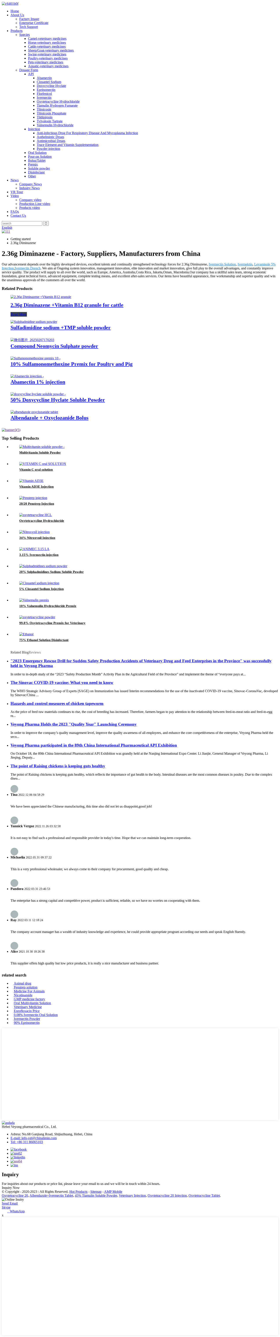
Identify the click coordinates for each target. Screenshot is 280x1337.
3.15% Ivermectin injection (38, 555)
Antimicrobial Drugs (51, 141)
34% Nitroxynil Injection (37, 537)
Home (14, 11)
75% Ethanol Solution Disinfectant (43, 640)
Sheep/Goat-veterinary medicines (51, 50)
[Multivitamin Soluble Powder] (42, 447)
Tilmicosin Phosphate (51, 113)
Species (24, 34)
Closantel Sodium (49, 82)
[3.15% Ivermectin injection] (34, 549)
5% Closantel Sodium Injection (41, 589)
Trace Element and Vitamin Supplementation (67, 145)
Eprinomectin (46, 90)
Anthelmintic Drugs (50, 137)
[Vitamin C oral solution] (42, 464)
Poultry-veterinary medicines (48, 58)
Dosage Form (28, 70)
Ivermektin (245, 264)
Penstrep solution (25, 987)
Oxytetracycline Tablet (204, 1195)
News (14, 180)
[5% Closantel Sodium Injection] (39, 583)
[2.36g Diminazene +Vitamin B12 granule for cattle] (40, 297)
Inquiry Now (11, 1188)
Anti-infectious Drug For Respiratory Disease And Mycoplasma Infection (87, 133)
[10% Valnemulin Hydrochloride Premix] (34, 600)
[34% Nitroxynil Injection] (34, 532)
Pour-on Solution (40, 156)
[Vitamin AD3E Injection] (31, 481)
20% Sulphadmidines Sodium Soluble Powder (51, 572)
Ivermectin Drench (27, 268)
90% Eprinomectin (27, 1023)
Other (32, 176)
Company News (30, 184)
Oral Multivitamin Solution (32, 1003)
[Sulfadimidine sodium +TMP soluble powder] (33, 322)
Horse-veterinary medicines (47, 42)
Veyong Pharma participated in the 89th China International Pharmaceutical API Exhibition (93, 745)
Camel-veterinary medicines (47, 38)
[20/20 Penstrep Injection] (33, 498)
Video (14, 196)
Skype (6, 1207)
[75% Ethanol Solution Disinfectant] (26, 634)
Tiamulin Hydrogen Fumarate (57, 105)
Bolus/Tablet (37, 160)
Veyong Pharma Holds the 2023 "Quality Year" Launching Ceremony (73, 724)
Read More (18, 314)
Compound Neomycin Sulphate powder (54, 346)
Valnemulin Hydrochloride (55, 125)
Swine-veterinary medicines (47, 54)
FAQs (14, 211)
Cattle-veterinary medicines (47, 46)
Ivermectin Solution (222, 264)
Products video (29, 208)
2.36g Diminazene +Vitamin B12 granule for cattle (66, 305)
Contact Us (18, 215)
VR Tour (16, 192)
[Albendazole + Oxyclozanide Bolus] (34, 412)
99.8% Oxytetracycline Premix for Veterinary (52, 623)
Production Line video (34, 204)
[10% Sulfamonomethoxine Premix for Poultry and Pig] (35, 358)
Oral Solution (37, 152)
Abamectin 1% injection (37, 382)
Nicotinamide (23, 995)
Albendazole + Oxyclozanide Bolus (49, 418)
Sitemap (96, 1191)
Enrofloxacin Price (27, 1011)
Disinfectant (36, 172)
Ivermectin (44, 97)
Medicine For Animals (29, 991)
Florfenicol (44, 93)
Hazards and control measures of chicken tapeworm (56, 703)
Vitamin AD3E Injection (36, 486)
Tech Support (28, 27)
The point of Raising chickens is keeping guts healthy (57, 766)
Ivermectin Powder (27, 1019)
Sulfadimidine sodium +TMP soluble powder (60, 327)
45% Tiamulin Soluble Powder (96, 1195)
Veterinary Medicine (28, 1007)
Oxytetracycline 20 (15, 1195)
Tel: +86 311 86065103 (26, 1142)
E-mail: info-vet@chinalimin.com (33, 1138)
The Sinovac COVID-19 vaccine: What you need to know (61, 682)
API (31, 74)
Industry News (29, 188)
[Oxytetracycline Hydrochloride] (35, 515)
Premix (33, 164)
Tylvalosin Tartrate (50, 121)
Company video (30, 200)
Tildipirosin (44, 117)
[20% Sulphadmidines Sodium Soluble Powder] (43, 566)
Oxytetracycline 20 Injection (167, 1195)
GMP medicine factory (29, 999)
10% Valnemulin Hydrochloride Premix (47, 606)
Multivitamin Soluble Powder (40, 452)
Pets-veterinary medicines (45, 62)
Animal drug (22, 983)
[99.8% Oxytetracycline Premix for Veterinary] (37, 617)
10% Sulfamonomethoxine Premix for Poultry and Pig (71, 364)
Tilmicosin (44, 109)
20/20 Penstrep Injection (36, 503)
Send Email (10, 1203)
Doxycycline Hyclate (51, 86)
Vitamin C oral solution (36, 469)
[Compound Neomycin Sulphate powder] (32, 340)
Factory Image (29, 19)
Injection (34, 129)
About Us (17, 15)
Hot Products (78, 1191)
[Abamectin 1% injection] (27, 376)
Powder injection (48, 149)
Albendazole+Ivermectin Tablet (51, 1195)
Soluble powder (39, 168)
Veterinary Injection (132, 1195)
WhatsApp (16, 1211)
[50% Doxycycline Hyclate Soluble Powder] (38, 394)
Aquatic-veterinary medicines (48, 66)
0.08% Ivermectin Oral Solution (36, 1015)
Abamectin (44, 78)
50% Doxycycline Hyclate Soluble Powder (57, 400)
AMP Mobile (113, 1191)
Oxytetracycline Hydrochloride (58, 101)
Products (16, 31)
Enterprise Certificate (33, 23)
